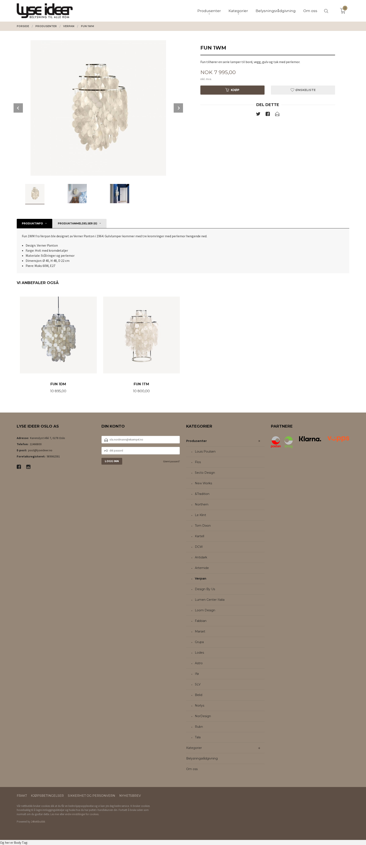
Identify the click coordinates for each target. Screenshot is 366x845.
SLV (198, 684)
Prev (18, 108)
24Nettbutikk (38, 821)
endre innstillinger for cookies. (82, 814)
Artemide (202, 568)
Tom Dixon (203, 525)
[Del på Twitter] (258, 115)
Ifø (197, 674)
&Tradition (202, 494)
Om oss (192, 769)
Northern (201, 504)
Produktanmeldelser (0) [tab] (77, 223)
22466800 (36, 444)
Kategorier (194, 748)
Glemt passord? (171, 461)
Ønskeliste (305, 90)
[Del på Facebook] (268, 115)
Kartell (199, 536)
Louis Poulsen (205, 451)
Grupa (199, 642)
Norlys (199, 705)
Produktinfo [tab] (32, 223)
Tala (198, 737)
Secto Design (205, 473)
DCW (199, 547)
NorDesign (203, 716)
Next (178, 108)
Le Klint (200, 515)
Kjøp (235, 90)
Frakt (22, 796)
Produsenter (196, 441)
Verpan (200, 578)
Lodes (199, 652)
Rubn (199, 727)
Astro (199, 663)
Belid (198, 695)
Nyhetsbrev (130, 796)
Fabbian (201, 621)
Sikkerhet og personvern (91, 796)
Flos (198, 462)
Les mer (54, 814)
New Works (203, 483)
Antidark (201, 557)
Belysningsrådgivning (202, 758)
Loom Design (205, 610)
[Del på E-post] (277, 115)
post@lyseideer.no (40, 450)
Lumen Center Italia (210, 600)
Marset (200, 631)
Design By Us (205, 589)
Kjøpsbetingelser (47, 796)
